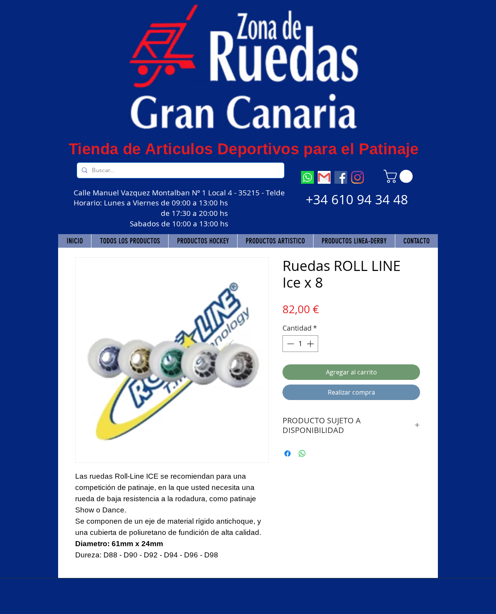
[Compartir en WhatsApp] (302, 453)
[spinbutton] (300, 344)
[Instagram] (357, 177)
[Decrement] (290, 344)
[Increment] (311, 344)
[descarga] (324, 177)
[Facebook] (340, 177)
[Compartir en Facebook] (287, 453)
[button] (400, 176)
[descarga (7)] (307, 177)
